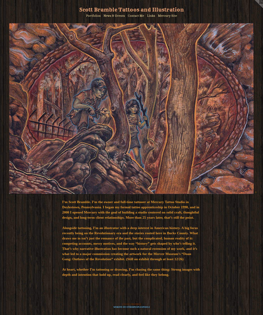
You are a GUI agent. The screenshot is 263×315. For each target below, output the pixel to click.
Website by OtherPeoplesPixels (131, 307)
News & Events (114, 16)
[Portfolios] (131, 108)
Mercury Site (167, 16)
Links (151, 16)
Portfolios (93, 16)
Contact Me (136, 16)
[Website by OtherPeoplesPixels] (255, 7)
